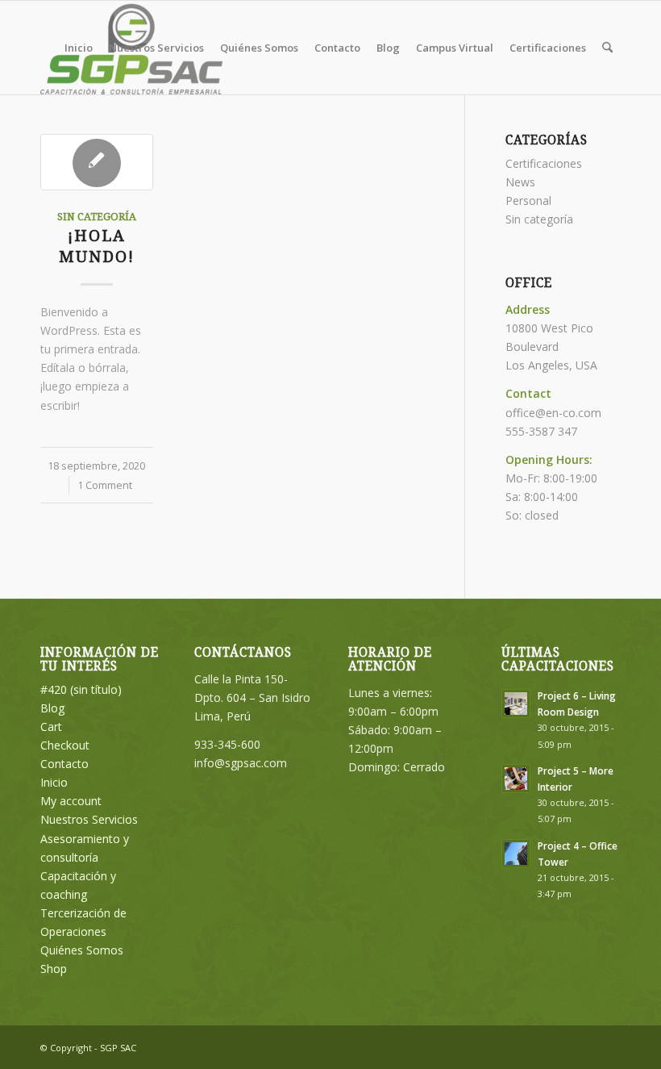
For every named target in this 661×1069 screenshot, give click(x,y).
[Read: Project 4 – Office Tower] (515, 853)
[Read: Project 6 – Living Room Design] (515, 703)
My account (71, 800)
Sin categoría (96, 217)
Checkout (64, 745)
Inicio (54, 782)
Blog (52, 708)
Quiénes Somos (81, 950)
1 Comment (104, 485)
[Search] (607, 47)
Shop (53, 968)
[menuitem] (78, 47)
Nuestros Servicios (89, 819)
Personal (528, 200)
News (520, 182)
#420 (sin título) (81, 689)
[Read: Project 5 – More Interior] (515, 778)
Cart (51, 726)
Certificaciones (543, 163)
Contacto (64, 763)
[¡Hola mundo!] (96, 162)
